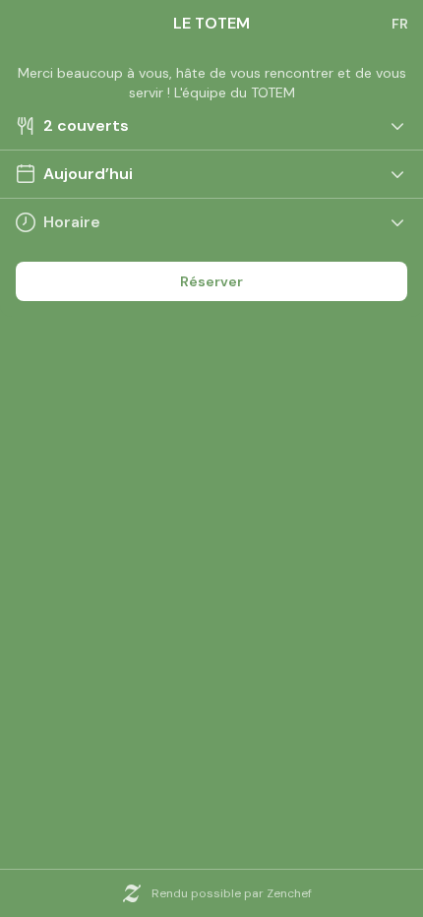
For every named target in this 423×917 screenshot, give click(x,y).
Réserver (211, 281)
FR (400, 23)
